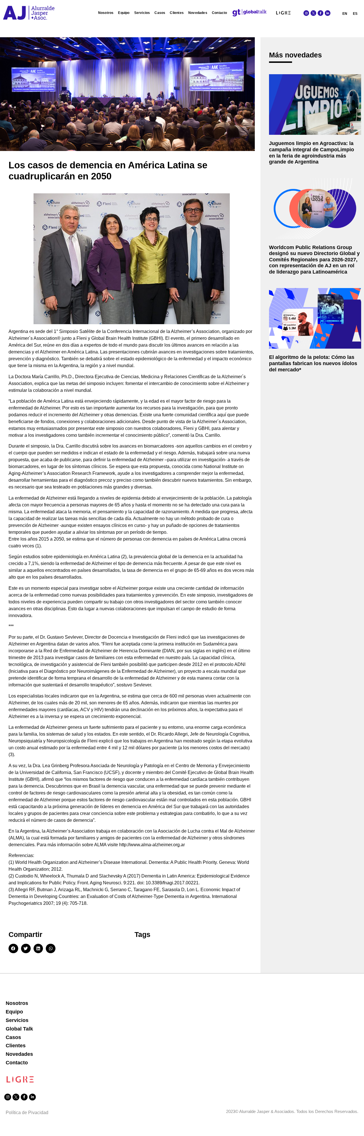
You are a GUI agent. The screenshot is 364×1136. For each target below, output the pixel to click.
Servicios (142, 13)
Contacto (219, 13)
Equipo (123, 13)
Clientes (177, 13)
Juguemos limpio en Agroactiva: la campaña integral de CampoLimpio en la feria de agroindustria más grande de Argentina (311, 152)
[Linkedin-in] (327, 13)
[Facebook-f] (320, 13)
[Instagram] (306, 13)
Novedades (197, 13)
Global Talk (19, 1029)
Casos (159, 13)
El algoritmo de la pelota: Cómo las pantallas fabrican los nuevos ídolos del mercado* (313, 363)
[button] (13, 948)
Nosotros (106, 13)
